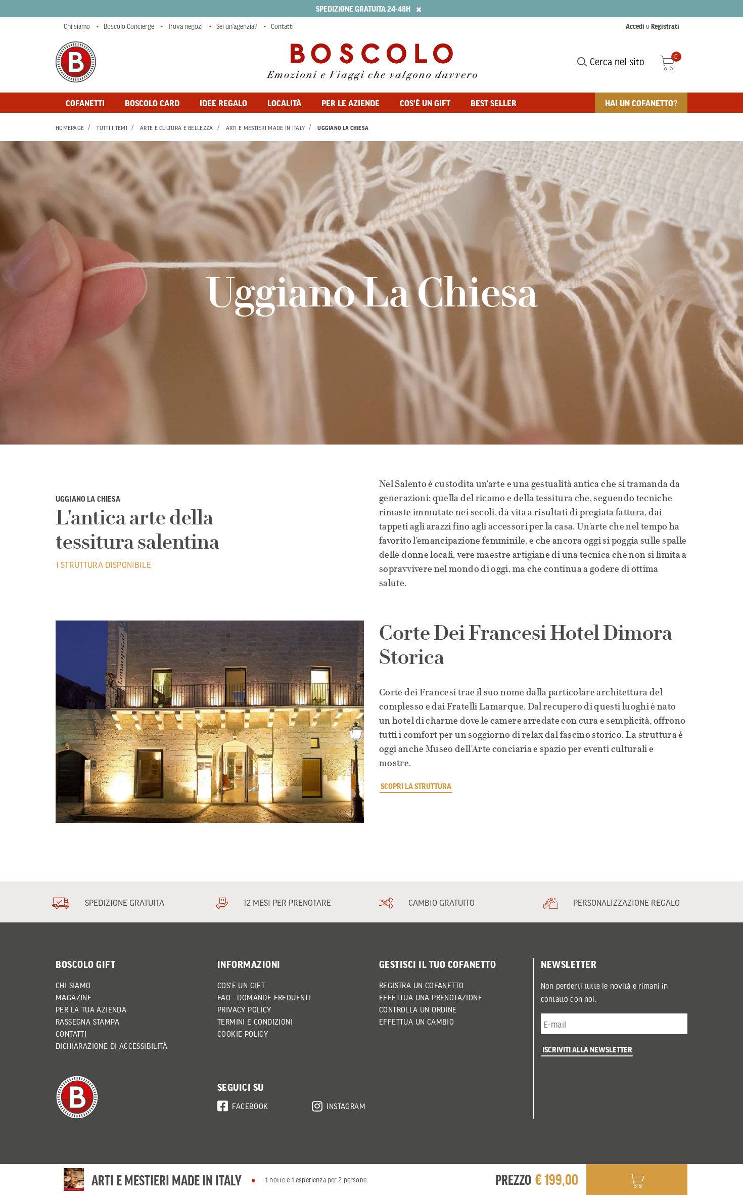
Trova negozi (185, 26)
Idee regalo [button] (223, 102)
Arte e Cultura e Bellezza (176, 128)
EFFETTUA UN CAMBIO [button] (416, 1021)
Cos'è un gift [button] (425, 102)
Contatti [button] (71, 1034)
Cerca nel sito (615, 62)
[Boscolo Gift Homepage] (76, 61)
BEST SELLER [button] (494, 102)
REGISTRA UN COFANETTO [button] (421, 985)
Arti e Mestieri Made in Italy (265, 128)
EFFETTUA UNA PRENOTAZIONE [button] (430, 997)
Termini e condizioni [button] (255, 1021)
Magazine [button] (73, 997)
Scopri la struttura (416, 786)
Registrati (665, 26)
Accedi (635, 26)
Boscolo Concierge (129, 26)
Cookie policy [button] (242, 1034)
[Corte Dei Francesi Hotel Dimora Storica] (210, 722)
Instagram (346, 1106)
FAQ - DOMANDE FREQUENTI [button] (264, 997)
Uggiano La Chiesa (342, 128)
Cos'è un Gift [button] (241, 985)
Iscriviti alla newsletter (587, 1049)
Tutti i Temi (112, 128)
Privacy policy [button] (244, 1009)
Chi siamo (77, 26)
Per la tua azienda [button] (91, 1009)
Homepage (70, 128)
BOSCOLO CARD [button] (152, 102)
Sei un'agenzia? (236, 26)
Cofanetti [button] (85, 102)
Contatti (282, 26)
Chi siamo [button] (73, 985)
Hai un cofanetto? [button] (641, 102)
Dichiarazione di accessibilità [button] (111, 1046)
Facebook (250, 1106)
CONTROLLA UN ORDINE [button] (418, 1009)
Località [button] (284, 102)
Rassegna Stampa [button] (87, 1021)
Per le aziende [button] (350, 102)
